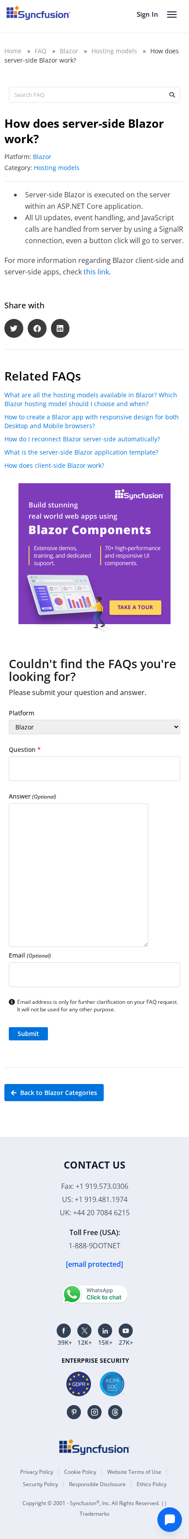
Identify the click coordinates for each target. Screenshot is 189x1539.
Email (30, 955)
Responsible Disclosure (97, 1484)
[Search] (172, 94)
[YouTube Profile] (126, 1331)
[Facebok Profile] (64, 1331)
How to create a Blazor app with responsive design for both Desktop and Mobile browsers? (91, 421)
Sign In (147, 14)
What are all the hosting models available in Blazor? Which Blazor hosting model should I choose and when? (90, 399)
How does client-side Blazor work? (54, 465)
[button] (13, 328)
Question (25, 749)
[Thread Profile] (115, 1412)
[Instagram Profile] (94, 1412)
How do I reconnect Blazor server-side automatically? (82, 439)
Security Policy (40, 1484)
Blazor (69, 51)
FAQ (41, 51)
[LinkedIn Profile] (105, 1331)
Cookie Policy (80, 1472)
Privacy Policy (36, 1472)
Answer (32, 796)
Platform (21, 713)
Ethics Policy (152, 1484)
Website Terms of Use (134, 1472)
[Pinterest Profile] (74, 1412)
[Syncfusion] (94, 1447)
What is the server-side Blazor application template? (81, 452)
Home (13, 51)
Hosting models (114, 51)
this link (96, 272)
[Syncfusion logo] (38, 13)
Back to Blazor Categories (57, 1092)
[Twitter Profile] (84, 1331)
